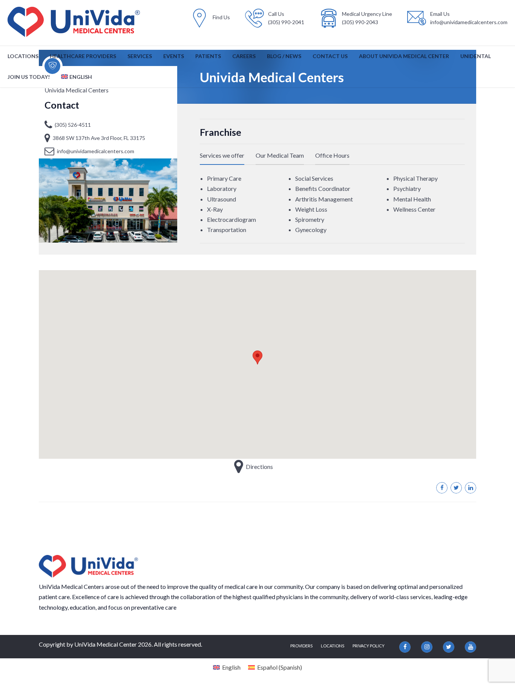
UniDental (475, 56)
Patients (208, 56)
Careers (244, 56)
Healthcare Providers (83, 56)
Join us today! (29, 77)
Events (173, 56)
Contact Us (330, 56)
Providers (301, 645)
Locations (23, 56)
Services (139, 56)
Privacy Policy (369, 645)
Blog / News (284, 56)
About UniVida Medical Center (404, 56)
